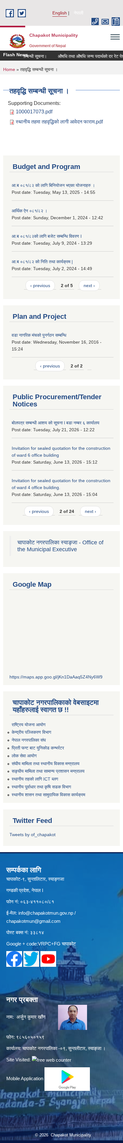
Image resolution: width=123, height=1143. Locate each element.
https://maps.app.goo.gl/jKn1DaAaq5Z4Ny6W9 (55, 676)
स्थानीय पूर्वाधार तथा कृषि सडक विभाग (41, 786)
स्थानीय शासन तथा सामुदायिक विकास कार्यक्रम (48, 794)
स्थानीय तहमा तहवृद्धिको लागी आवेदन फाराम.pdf (59, 121)
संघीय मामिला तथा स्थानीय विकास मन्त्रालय (45, 763)
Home (9, 69)
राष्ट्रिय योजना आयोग (28, 724)
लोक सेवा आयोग (24, 755)
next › (89, 285)
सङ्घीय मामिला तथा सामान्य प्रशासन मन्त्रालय (48, 771)
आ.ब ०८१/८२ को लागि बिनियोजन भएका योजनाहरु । (53, 185)
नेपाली (78, 12)
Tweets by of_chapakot (32, 834)
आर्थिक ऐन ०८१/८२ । (29, 210)
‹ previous (40, 285)
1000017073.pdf (34, 111)
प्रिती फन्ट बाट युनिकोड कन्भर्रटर (38, 747)
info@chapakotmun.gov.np (45, 913)
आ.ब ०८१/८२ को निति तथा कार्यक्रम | (42, 261)
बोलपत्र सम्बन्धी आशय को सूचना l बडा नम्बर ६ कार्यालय (55, 422)
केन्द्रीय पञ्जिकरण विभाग (31, 732)
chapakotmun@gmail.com (33, 921)
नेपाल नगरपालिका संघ (29, 740)
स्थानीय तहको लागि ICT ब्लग (35, 778)
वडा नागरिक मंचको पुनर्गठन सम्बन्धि (39, 335)
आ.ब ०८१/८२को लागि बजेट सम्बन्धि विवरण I (47, 236)
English (59, 12)
